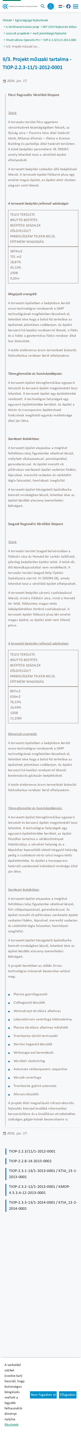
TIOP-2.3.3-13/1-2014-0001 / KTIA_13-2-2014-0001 (43, 1205)
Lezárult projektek (17, 33)
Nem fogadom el (43, 1395)
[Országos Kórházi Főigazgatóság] (20, 6)
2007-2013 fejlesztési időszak (59, 27)
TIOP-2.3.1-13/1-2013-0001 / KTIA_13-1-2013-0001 (43, 1174)
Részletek (11, 1425)
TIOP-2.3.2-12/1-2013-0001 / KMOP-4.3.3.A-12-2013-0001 (39, 1190)
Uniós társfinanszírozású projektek (23, 27)
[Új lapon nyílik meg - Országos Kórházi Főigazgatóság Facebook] (68, 6)
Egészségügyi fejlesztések (31, 20)
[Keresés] (42, 6)
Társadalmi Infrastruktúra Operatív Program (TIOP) (23, 40)
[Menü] (75, 6)
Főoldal (7, 20)
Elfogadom (68, 1395)
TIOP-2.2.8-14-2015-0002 (30, 1161)
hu (62, 6)
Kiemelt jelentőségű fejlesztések (49, 33)
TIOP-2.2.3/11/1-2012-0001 (59, 40)
